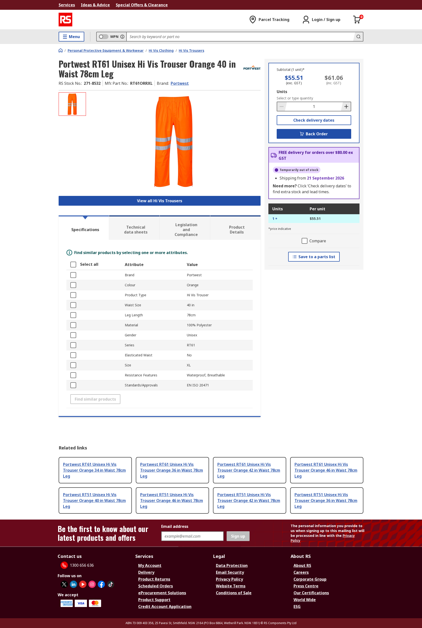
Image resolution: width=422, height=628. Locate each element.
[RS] (65, 19)
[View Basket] (357, 19)
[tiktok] (110, 584)
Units (282, 91)
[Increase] (346, 106)
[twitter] (64, 584)
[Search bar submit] (358, 36)
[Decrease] (282, 106)
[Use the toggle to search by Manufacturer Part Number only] (122, 37)
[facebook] (101, 584)
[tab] (84, 227)
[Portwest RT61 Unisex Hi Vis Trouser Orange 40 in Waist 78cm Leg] (174, 141)
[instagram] (92, 584)
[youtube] (82, 584)
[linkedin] (73, 584)
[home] (61, 50)
